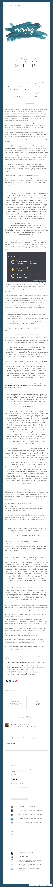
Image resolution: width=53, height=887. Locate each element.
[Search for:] (22, 5)
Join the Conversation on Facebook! (19, 787)
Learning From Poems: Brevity (26, 852)
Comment (43, 752)
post (20, 178)
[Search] (15, 5)
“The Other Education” (30, 328)
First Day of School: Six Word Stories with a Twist (30, 818)
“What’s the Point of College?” (14, 667)
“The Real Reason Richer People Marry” (16, 665)
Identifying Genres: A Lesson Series (27, 806)
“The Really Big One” (42, 546)
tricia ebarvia (13, 690)
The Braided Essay (23, 856)
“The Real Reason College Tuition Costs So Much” (18, 662)
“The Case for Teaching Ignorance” (27, 519)
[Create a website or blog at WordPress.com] (26, 881)
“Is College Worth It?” (12, 669)
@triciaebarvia (25, 649)
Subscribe (14, 779)
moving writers (26, 62)
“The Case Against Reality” (13, 674)
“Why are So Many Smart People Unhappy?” (17, 673)
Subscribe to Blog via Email (17, 765)
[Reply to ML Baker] (47, 724)
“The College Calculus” (12, 671)
